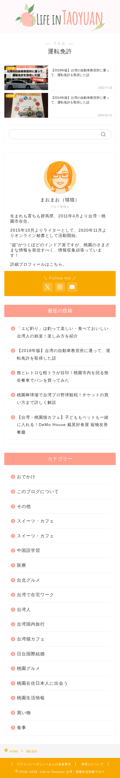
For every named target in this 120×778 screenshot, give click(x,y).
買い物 (24, 712)
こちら (56, 264)
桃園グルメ (28, 668)
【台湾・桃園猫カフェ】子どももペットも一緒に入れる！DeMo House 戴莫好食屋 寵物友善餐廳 (63, 424)
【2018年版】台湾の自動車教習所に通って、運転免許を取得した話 (63, 354)
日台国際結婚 (31, 653)
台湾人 (24, 609)
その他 (24, 506)
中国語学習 (28, 550)
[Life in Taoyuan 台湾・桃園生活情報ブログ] (60, 28)
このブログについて (38, 491)
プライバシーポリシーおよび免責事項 (44, 764)
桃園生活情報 (31, 697)
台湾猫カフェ (31, 638)
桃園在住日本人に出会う (42, 683)
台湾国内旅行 (31, 624)
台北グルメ (28, 580)
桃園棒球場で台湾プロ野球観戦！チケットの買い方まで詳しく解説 (63, 399)
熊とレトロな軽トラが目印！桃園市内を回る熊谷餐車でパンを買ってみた (63, 377)
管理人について (92, 764)
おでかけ (26, 476)
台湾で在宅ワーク (35, 594)
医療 (21, 565)
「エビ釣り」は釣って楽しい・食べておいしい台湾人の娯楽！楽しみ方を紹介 (63, 332)
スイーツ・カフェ (35, 520)
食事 (21, 727)
